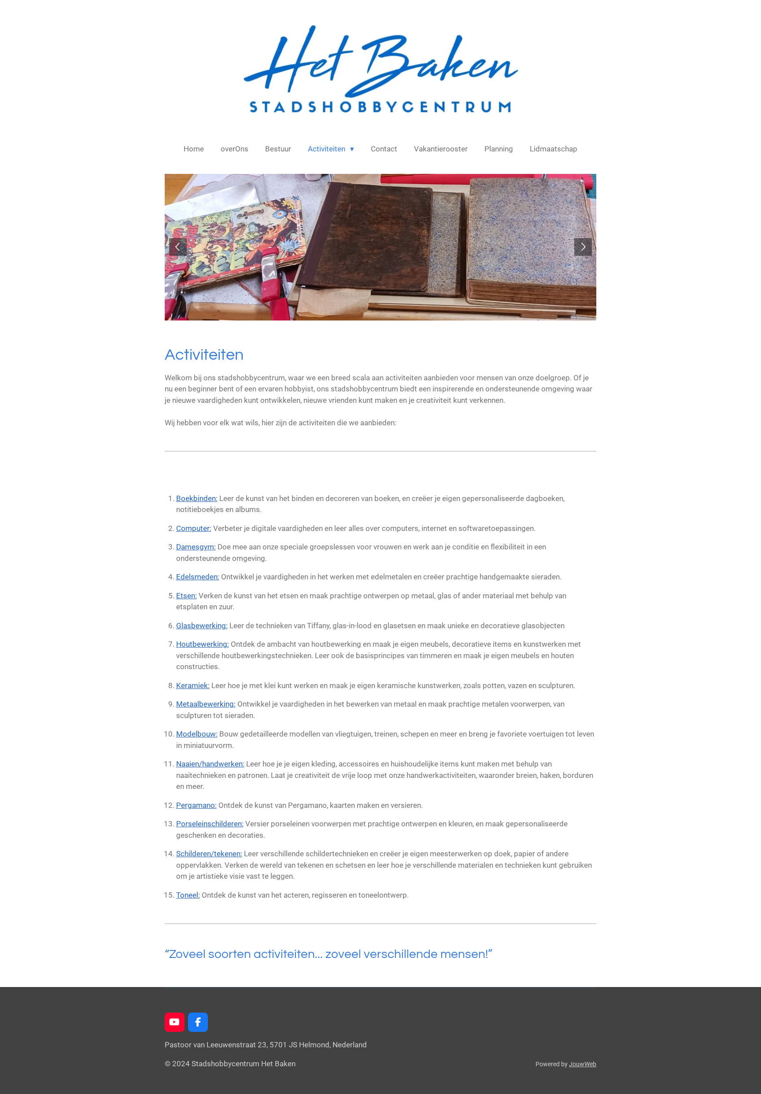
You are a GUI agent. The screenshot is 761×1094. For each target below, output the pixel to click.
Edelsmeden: (197, 576)
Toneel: (188, 895)
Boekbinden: (197, 498)
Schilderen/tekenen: (209, 853)
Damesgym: (196, 546)
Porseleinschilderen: (210, 823)
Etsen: (186, 595)
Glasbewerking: (202, 625)
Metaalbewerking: (206, 704)
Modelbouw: (197, 733)
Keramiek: (193, 685)
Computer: (193, 528)
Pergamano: (196, 805)
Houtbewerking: (202, 644)
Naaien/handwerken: (210, 763)
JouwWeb (582, 1064)
